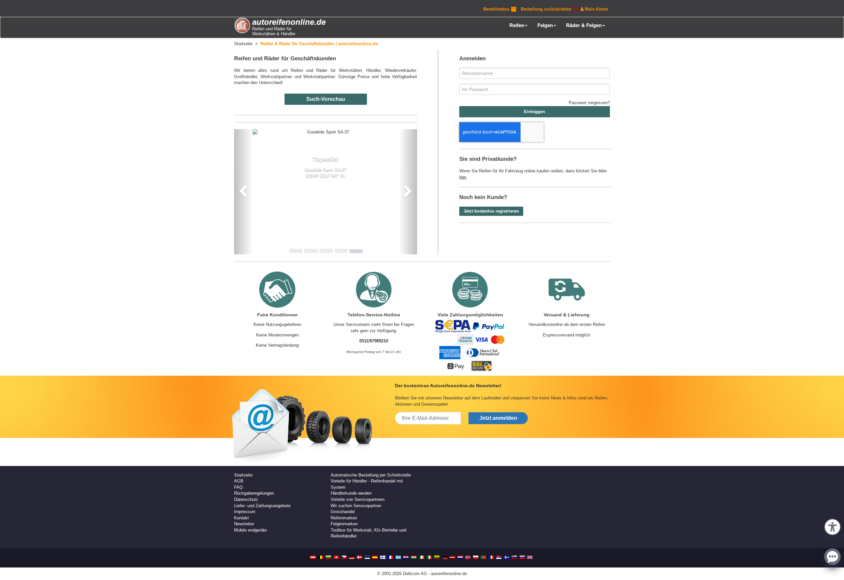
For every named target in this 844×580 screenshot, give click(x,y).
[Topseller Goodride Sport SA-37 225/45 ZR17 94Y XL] (326, 132)
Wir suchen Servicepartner (356, 505)
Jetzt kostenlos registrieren (491, 211)
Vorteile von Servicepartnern (357, 499)
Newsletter (244, 523)
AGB (238, 480)
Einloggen (534, 111)
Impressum (245, 511)
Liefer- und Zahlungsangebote (262, 505)
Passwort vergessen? (589, 102)
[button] (832, 526)
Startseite (243, 475)
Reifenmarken (344, 517)
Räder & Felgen (584, 25)
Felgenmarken (344, 523)
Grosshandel (343, 511)
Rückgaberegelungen (254, 493)
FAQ (238, 487)
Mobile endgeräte (250, 530)
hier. (463, 177)
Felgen (545, 25)
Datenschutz (246, 499)
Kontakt (241, 517)
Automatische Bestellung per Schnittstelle (371, 475)
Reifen (516, 25)
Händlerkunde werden (351, 493)
